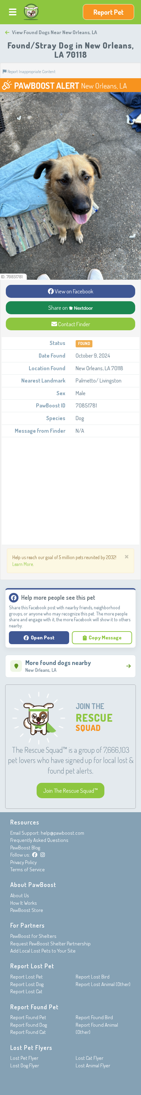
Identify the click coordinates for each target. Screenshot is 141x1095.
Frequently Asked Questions (39, 840)
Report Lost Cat (26, 991)
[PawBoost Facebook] (34, 854)
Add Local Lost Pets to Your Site (43, 950)
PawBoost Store (26, 910)
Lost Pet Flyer (24, 1058)
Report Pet (108, 12)
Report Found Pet (28, 1017)
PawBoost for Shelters (33, 936)
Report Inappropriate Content (31, 71)
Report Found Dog (28, 1025)
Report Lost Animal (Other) (103, 984)
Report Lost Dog (26, 984)
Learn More (22, 564)
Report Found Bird (94, 1017)
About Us (19, 895)
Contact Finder (73, 324)
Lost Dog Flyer (24, 1065)
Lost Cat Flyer (89, 1058)
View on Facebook (73, 291)
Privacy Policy (23, 862)
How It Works (23, 903)
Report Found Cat (28, 1032)
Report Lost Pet (26, 976)
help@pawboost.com (62, 833)
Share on (58, 307)
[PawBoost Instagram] (42, 854)
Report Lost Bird (93, 976)
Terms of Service (27, 869)
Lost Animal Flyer (93, 1065)
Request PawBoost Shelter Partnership (50, 943)
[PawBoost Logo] (31, 11)
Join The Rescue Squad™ (70, 790)
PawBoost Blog (25, 847)
